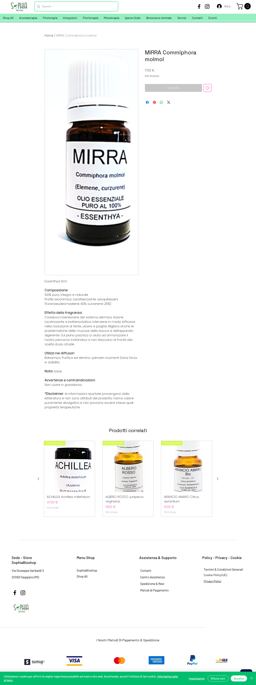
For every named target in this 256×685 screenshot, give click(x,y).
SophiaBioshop (87, 570)
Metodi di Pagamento (154, 590)
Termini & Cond (214, 569)
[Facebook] (199, 6)
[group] (128, 479)
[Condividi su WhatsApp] (161, 102)
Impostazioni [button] (197, 678)
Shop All (82, 576)
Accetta (239, 678)
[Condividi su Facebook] (147, 102)
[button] (244, 6)
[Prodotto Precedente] (38, 479)
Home (49, 35)
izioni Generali (233, 569)
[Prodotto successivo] (217, 479)
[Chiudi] (251, 678)
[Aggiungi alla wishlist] (207, 88)
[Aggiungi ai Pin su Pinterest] (154, 102)
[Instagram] (207, 6)
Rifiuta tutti (218, 678)
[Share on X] (168, 102)
